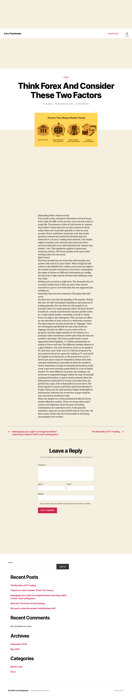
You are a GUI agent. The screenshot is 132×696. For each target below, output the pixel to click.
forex (66, 77)
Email (69, 484)
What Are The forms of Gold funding (27, 603)
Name (40, 484)
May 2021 (15, 649)
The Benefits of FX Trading (23, 585)
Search (10, 562)
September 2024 (18, 644)
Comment (42, 465)
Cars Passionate (12, 33)
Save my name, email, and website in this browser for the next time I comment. (65, 504)
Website (40, 494)
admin (50, 104)
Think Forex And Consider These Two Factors (32, 590)
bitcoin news (16, 667)
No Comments (83, 104)
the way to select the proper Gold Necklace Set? (33, 608)
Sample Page (113, 33)
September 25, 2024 (65, 104)
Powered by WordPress (40, 691)
